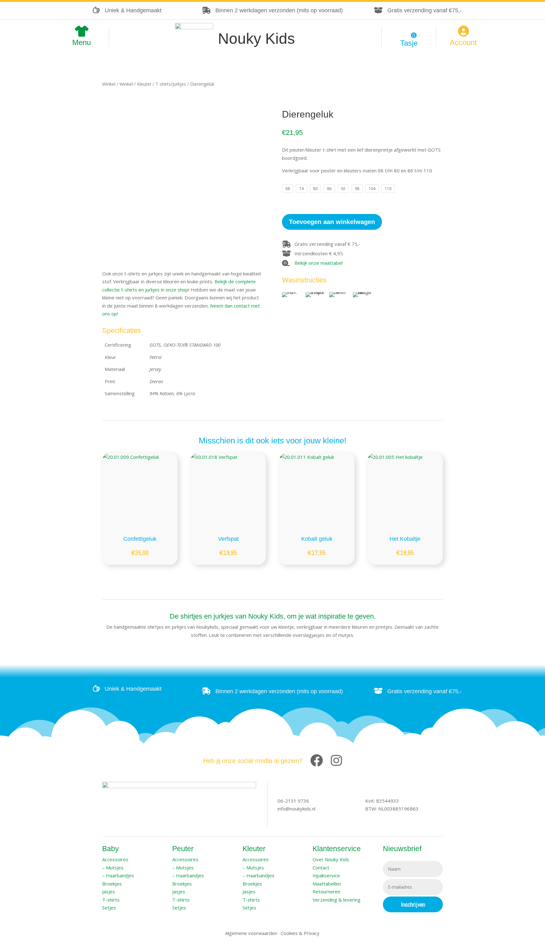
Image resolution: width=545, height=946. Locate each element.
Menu (81, 43)
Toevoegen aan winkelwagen (332, 221)
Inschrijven (413, 904)
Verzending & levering (336, 900)
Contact (321, 867)
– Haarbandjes (118, 875)
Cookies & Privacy (300, 933)
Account (463, 43)
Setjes (109, 907)
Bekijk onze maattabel (319, 263)
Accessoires (115, 859)
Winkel (108, 84)
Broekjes (112, 883)
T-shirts (111, 900)
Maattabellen (327, 883)
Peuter (183, 849)
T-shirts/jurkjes (170, 84)
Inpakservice (326, 875)
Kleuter (144, 84)
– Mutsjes (113, 867)
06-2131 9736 (293, 801)
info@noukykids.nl (296, 808)
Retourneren (326, 891)
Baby (110, 849)
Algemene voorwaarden (251, 933)
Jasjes (108, 891)
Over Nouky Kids (331, 859)
